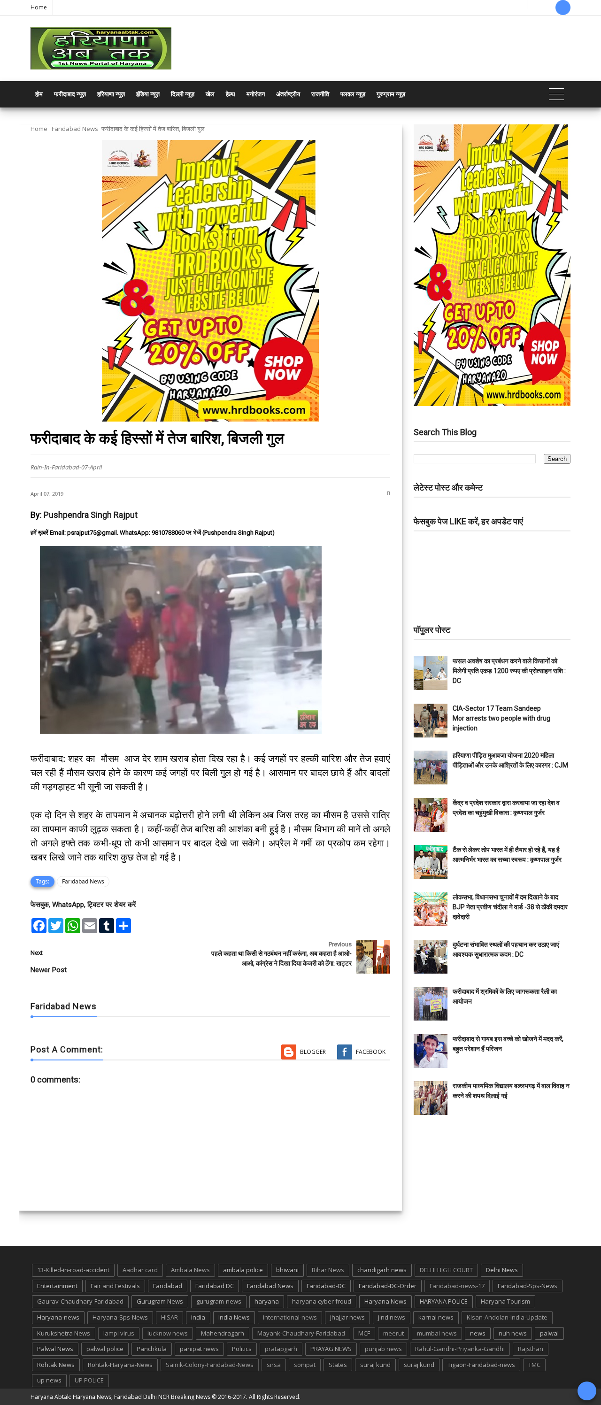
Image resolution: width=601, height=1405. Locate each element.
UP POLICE (89, 1380)
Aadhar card (140, 1270)
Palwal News (55, 1348)
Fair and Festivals (115, 1286)
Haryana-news (58, 1317)
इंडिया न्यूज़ (148, 94)
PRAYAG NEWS (331, 1348)
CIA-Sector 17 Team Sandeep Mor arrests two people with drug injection (501, 718)
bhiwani (287, 1270)
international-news (290, 1317)
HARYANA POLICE (444, 1301)
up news (49, 1380)
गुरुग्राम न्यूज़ (391, 94)
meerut (393, 1333)
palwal (549, 1333)
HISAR (169, 1317)
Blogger (313, 1052)
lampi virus (118, 1333)
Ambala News (190, 1270)
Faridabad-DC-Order (387, 1286)
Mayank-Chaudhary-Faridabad (301, 1333)
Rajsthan (530, 1348)
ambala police (243, 1270)
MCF (364, 1333)
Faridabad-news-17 (457, 1286)
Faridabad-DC (326, 1286)
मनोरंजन (256, 94)
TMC (534, 1364)
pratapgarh (281, 1348)
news (477, 1333)
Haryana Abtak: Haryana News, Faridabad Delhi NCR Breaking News (120, 1397)
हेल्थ (230, 94)
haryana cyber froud (321, 1301)
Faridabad (167, 1286)
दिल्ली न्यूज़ (182, 94)
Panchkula (152, 1348)
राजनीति (320, 94)
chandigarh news (382, 1270)
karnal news (436, 1317)
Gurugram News (160, 1301)
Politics (242, 1348)
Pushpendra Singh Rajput (91, 515)
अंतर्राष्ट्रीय (288, 94)
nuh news (513, 1333)
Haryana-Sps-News (120, 1317)
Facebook (370, 1052)
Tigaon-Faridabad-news (481, 1364)
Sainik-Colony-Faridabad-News (210, 1364)
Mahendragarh (222, 1333)
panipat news (199, 1348)
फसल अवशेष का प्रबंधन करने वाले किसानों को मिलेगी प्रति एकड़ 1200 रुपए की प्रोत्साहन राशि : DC (509, 670)
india (198, 1317)
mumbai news (437, 1333)
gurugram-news (218, 1301)
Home (39, 7)
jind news (391, 1317)
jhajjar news (347, 1317)
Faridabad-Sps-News (527, 1286)
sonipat (305, 1364)
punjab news (383, 1348)
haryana (266, 1301)
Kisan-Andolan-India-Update (507, 1317)
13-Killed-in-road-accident (73, 1270)
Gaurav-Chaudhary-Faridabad (80, 1301)
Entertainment (57, 1286)
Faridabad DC (214, 1286)
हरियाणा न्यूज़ (111, 94)
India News (234, 1317)
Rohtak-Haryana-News (120, 1364)
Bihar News (328, 1270)
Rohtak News (56, 1364)
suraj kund (375, 1364)
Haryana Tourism (505, 1301)
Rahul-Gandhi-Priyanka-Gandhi (460, 1348)
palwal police (104, 1348)
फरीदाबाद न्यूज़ (70, 94)
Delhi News (502, 1270)
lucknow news (167, 1333)
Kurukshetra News (63, 1333)
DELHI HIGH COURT (446, 1270)
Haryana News (385, 1301)
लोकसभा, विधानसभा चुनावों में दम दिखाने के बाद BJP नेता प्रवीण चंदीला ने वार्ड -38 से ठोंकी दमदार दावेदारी (510, 907)
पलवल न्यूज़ (352, 94)
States (338, 1364)
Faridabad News (75, 128)
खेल (210, 94)
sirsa (274, 1364)
